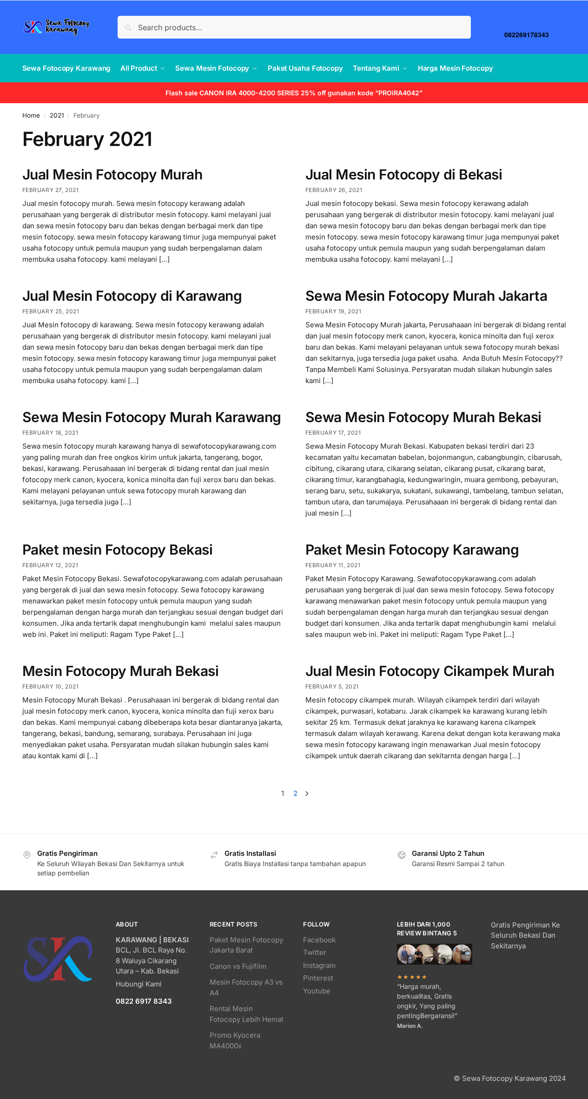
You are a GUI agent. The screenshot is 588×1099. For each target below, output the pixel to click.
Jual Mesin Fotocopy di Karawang (132, 295)
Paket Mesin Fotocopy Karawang (412, 549)
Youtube (316, 990)
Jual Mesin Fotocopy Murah (112, 174)
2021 (57, 115)
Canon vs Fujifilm (238, 966)
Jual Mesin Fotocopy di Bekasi (403, 174)
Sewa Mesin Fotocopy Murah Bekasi (423, 417)
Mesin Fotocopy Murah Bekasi (120, 670)
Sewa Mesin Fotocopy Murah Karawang (151, 417)
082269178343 (526, 34)
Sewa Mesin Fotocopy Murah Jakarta (426, 295)
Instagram (319, 965)
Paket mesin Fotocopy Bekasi (117, 549)
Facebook (319, 939)
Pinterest (318, 977)
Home (31, 115)
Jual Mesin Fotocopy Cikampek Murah (430, 670)
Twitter (314, 952)
